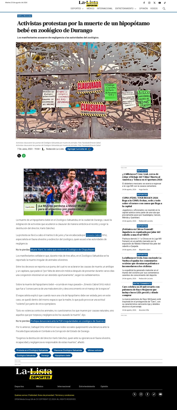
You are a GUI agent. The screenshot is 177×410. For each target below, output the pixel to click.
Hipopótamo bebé (62, 355)
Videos (154, 8)
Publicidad (33, 395)
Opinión (143, 8)
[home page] (88, 3)
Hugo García (143, 189)
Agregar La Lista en (77, 149)
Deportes (76, 8)
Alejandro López (144, 250)
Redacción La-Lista (146, 221)
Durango (45, 355)
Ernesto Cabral (93, 235)
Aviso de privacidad (46, 395)
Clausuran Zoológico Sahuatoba (68, 350)
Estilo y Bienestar (25, 16)
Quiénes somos (21, 395)
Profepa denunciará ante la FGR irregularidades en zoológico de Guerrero (68, 321)
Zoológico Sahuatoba (26, 355)
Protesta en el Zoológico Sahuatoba (32, 350)
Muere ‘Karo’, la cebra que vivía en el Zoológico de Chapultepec (63, 249)
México (90, 8)
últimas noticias (95, 350)
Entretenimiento (124, 8)
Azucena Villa (144, 310)
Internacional (105, 8)
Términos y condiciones (64, 395)
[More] (82, 8)
